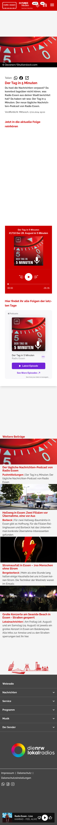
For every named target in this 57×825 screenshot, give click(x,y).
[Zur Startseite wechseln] (9, 5)
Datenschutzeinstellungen (16, 777)
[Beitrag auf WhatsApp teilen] (15, 78)
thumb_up (50, 818)
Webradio (8, 683)
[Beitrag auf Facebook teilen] (21, 78)
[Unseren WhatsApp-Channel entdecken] (3, 784)
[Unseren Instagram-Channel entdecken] (13, 784)
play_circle (44, 817)
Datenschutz (24, 773)
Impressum (7, 773)
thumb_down (39, 818)
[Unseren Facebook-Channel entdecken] (8, 784)
